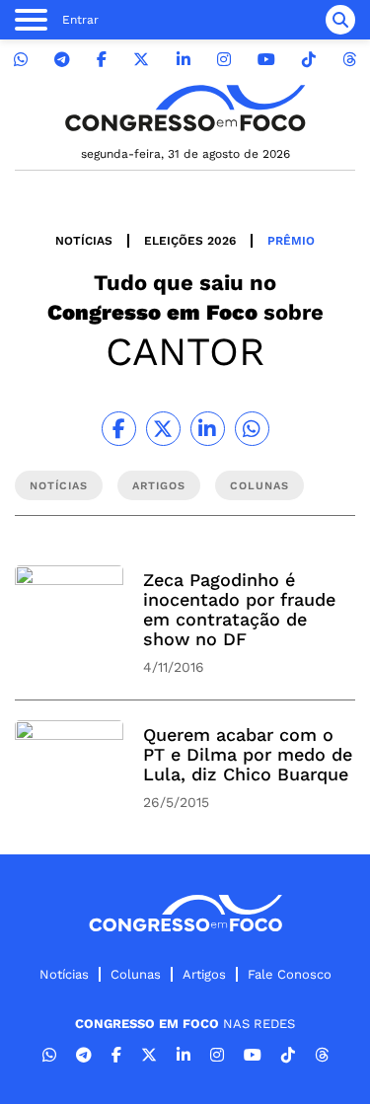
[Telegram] (62, 59)
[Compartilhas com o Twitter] (163, 428)
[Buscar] (340, 20)
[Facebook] (102, 59)
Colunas (136, 974)
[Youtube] (266, 59)
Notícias (83, 241)
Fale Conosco (290, 974)
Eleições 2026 (190, 241)
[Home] (185, 108)
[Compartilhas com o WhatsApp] (252, 428)
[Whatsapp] (21, 59)
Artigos (204, 974)
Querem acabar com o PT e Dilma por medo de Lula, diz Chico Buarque (247, 754)
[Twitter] (141, 59)
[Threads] (349, 59)
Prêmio (291, 241)
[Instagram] (224, 59)
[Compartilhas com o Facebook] (119, 428)
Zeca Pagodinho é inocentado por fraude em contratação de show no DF (239, 609)
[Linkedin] (183, 59)
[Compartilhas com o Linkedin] (207, 428)
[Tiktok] (309, 59)
